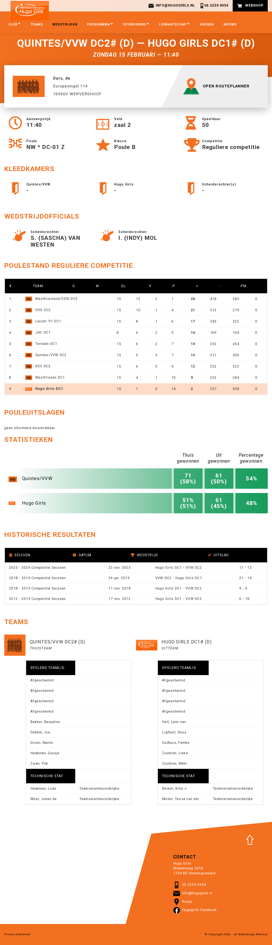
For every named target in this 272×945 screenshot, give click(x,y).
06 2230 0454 (216, 5)
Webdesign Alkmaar (253, 934)
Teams (37, 24)
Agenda (207, 24)
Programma (98, 24)
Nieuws (230, 24)
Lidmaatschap (173, 24)
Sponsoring (134, 24)
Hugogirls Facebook (199, 910)
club (12, 24)
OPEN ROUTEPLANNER (226, 86)
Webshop (254, 5)
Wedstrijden (64, 24)
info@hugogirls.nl (175, 5)
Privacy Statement (17, 934)
